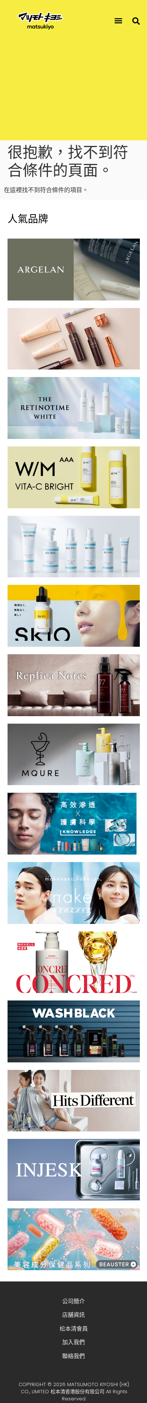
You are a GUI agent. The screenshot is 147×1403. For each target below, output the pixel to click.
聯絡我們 (73, 1356)
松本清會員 (74, 1328)
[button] (118, 21)
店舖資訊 (73, 1314)
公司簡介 (73, 1301)
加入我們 (73, 1342)
